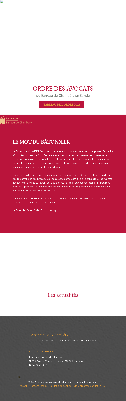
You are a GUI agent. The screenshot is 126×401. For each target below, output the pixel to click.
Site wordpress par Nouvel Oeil (90, 386)
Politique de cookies (60, 386)
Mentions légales (39, 386)
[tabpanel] (63, 57)
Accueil (23, 386)
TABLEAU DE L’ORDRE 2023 (61, 105)
